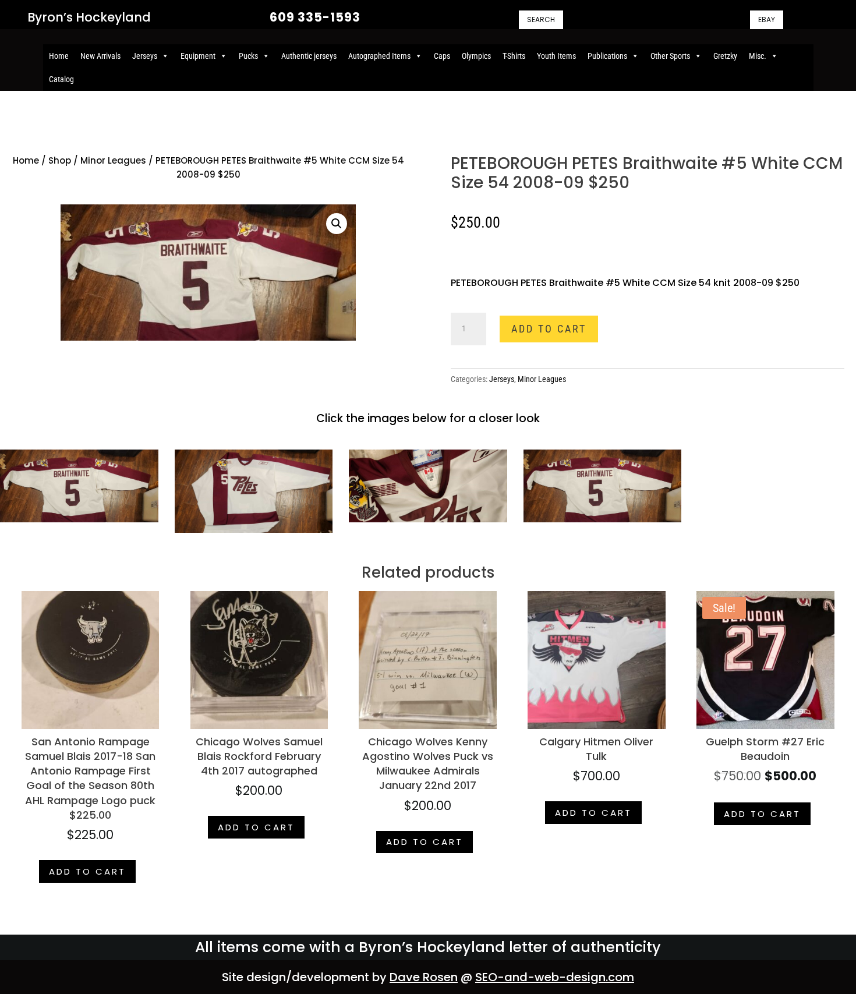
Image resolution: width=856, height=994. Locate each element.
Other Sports (670, 56)
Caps (442, 56)
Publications (607, 56)
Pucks (248, 56)
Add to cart (548, 329)
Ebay (766, 19)
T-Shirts (514, 56)
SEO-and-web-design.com (554, 977)
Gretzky (725, 56)
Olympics (476, 56)
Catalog (61, 79)
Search (541, 19)
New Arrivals (100, 56)
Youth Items (556, 56)
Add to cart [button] (87, 871)
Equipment (198, 56)
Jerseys (144, 56)
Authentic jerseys (309, 56)
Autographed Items (379, 56)
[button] (336, 223)
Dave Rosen (424, 977)
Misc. (757, 56)
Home (59, 56)
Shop (59, 160)
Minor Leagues (113, 160)
